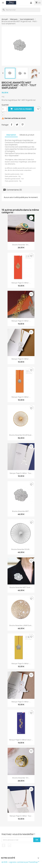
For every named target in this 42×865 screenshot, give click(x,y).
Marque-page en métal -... (21, 283)
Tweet (17, 124)
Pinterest (22, 124)
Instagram (9, 845)
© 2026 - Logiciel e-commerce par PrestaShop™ (20, 862)
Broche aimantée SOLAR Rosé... (21, 435)
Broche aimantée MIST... (21, 511)
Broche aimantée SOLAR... (21, 549)
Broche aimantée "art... (21, 245)
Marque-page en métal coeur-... (21, 740)
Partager (11, 124)
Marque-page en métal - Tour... (21, 473)
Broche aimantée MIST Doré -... (21, 587)
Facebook (3, 845)
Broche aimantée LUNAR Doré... (21, 625)
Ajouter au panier (21, 109)
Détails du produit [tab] (27, 135)
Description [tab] (11, 135)
